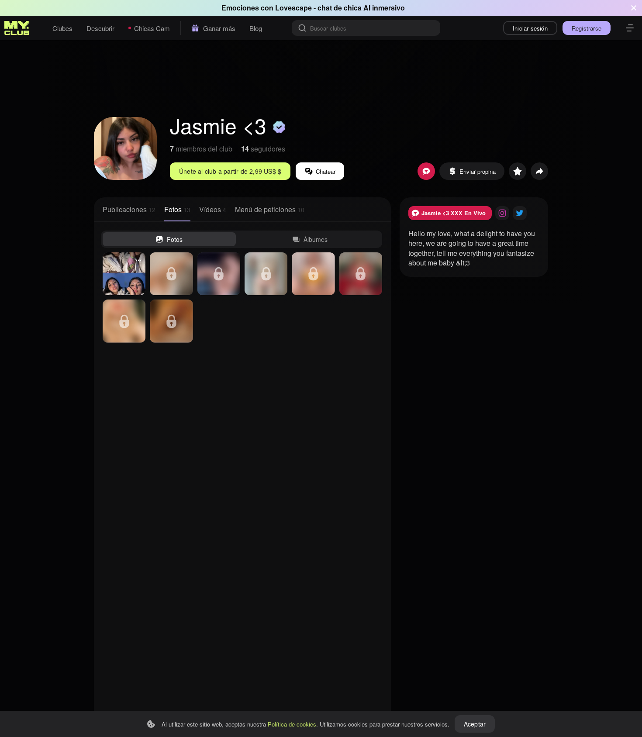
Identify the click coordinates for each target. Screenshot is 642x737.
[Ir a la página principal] (17, 28)
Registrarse (586, 28)
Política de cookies (292, 724)
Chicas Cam (152, 28)
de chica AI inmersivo (369, 8)
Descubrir (100, 28)
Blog (255, 28)
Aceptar (475, 724)
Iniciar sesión (530, 28)
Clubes (62, 28)
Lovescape (293, 8)
